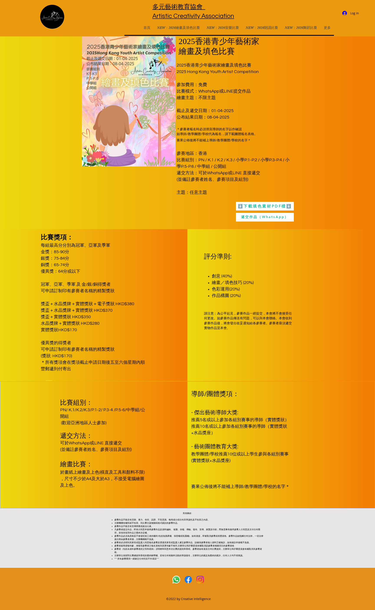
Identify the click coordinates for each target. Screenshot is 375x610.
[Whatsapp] (176, 579)
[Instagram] (200, 579)
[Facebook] (188, 579)
